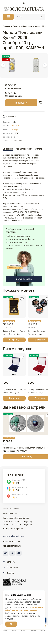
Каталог (10, 573)
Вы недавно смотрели (24, 407)
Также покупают (18, 348)
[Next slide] (45, 65)
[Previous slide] (3, 65)
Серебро (14, 129)
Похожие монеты (19, 290)
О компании (12, 567)
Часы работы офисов (13, 528)
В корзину (21, 102)
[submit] (41, 16)
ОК (11, 624)
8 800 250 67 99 (10, 513)
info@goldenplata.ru (12, 546)
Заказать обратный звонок (14, 536)
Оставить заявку (24, 279)
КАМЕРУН (15, 126)
